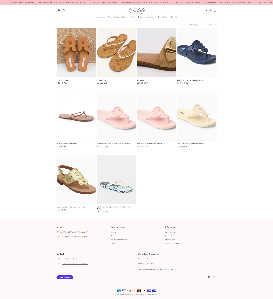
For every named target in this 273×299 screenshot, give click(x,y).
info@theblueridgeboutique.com (75, 263)
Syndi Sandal (141, 80)
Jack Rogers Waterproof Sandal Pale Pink (151, 143)
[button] (133, 17)
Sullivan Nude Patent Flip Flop (67, 143)
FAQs (113, 243)
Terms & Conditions (172, 243)
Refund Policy (170, 236)
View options (76, 72)
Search (113, 232)
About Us (114, 236)
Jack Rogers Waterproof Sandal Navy (190, 80)
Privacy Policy (170, 240)
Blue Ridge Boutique (126, 295)
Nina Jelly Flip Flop (103, 80)
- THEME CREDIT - (139, 295)
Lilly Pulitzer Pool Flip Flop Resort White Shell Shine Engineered (114, 208)
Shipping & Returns (172, 232)
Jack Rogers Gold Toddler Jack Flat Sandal (71, 207)
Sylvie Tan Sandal (62, 80)
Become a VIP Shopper (119, 240)
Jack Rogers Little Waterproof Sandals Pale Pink (113, 143)
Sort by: (184, 25)
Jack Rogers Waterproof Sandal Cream (190, 143)
